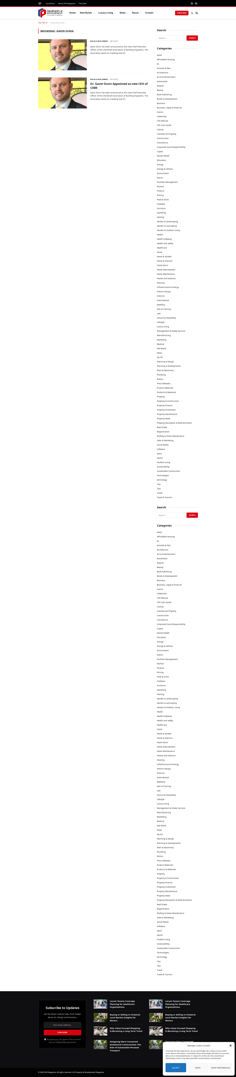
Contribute (50, 3)
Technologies (163, 475)
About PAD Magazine (66, 3)
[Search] (196, 13)
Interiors (161, 296)
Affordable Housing (166, 59)
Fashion (160, 186)
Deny (197, 1067)
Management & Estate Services (171, 331)
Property (161, 396)
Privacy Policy (61, 1042)
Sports (160, 458)
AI (158, 64)
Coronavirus (162, 142)
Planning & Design (165, 361)
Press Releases (163, 383)
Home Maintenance (166, 274)
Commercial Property (166, 134)
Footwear (161, 204)
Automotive (162, 81)
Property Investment (166, 409)
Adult (159, 55)
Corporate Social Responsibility (171, 147)
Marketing (161, 339)
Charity (160, 129)
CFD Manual (162, 120)
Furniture (161, 208)
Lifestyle (160, 322)
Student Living (163, 462)
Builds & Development (99, 41)
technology (162, 479)
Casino (160, 112)
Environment (163, 173)
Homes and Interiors (166, 278)
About (135, 12)
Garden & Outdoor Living (168, 230)
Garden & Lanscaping (167, 226)
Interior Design (164, 291)
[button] (230, 1045)
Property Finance (164, 405)
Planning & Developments (169, 366)
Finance (160, 191)
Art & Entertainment (166, 77)
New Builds (86, 12)
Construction (163, 138)
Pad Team (83, 3)
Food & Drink (163, 199)
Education (161, 160)
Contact (149, 12)
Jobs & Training (164, 309)
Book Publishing (164, 94)
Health (160, 234)
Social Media (163, 444)
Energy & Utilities (165, 169)
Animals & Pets (164, 68)
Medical (160, 344)
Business (161, 103)
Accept (176, 1067)
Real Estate (162, 427)
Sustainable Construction (168, 471)
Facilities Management (167, 182)
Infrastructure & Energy (168, 287)
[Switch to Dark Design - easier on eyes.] (192, 13)
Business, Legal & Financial (169, 107)
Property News (163, 418)
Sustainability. (163, 466)
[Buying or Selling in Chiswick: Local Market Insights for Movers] (100, 1017)
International (163, 300)
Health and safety (165, 243)
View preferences (220, 1067)
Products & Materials (166, 392)
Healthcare (162, 247)
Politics (160, 379)
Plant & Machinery (165, 370)
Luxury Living (105, 12)
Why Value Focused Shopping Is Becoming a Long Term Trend (126, 1029)
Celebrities (162, 116)
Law (158, 313)
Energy (160, 164)
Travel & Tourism (164, 497)
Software (161, 449)
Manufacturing (164, 335)
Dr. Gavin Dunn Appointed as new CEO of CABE (119, 86)
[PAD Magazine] (50, 13)
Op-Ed (160, 357)
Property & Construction (168, 401)
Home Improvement (166, 269)
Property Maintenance (167, 414)
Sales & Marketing (165, 440)
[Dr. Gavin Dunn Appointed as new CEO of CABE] (62, 93)
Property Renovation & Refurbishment (174, 423)
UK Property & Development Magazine (88, 1072)
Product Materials (165, 388)
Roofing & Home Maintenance (170, 436)
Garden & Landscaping (167, 221)
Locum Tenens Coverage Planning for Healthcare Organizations (122, 1004)
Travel (159, 493)
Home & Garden (164, 256)
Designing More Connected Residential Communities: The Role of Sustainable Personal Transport (125, 1046)
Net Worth (161, 348)
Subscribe (182, 13)
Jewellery (161, 304)
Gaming (160, 217)
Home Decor (162, 265)
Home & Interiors (165, 261)
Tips (159, 484)
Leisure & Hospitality (166, 317)
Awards (160, 85)
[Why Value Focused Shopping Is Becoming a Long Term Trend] (100, 1031)
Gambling (161, 212)
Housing (161, 282)
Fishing (160, 195)
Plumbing (161, 374)
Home (72, 12)
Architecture (162, 72)
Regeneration (163, 431)
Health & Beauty (164, 239)
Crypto (160, 151)
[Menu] (40, 3)
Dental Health (163, 155)
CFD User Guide (164, 125)
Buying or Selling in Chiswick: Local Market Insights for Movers (125, 1017)
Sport (159, 453)
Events (160, 177)
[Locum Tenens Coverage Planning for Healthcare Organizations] (100, 1004)
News (123, 12)
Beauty (160, 90)
